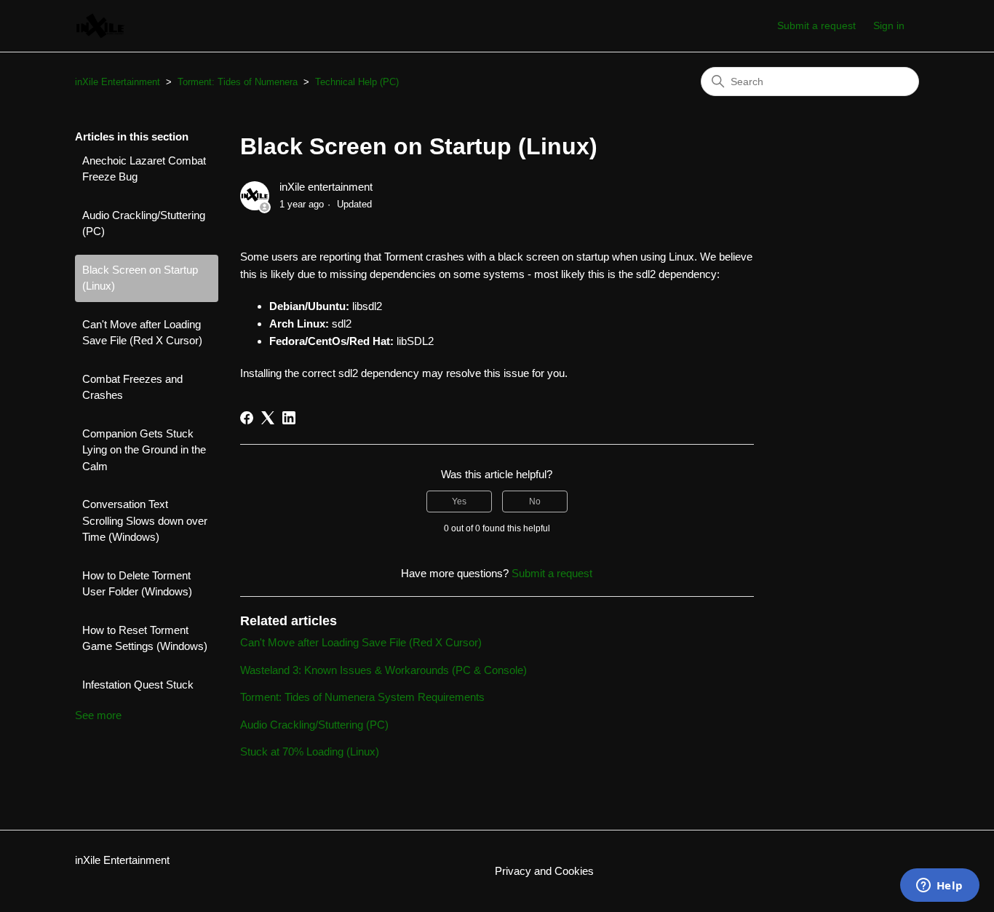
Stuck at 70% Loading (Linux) (309, 751)
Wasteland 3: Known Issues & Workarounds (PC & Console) (383, 670)
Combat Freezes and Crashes (132, 387)
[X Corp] (267, 417)
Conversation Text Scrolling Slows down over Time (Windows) (144, 520)
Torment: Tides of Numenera (238, 81)
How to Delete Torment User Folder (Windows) (137, 583)
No (535, 501)
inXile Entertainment (117, 81)
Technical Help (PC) (357, 81)
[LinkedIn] (288, 417)
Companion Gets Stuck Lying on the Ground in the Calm (144, 449)
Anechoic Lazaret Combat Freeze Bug (144, 168)
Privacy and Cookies (544, 871)
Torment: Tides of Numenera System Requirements (362, 697)
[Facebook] (246, 417)
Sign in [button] (888, 25)
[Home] (101, 25)
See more (98, 715)
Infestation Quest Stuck (138, 684)
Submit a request (816, 25)
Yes (459, 501)
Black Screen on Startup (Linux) (140, 278)
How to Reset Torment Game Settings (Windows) (144, 638)
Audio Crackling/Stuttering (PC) (143, 223)
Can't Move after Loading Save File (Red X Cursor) (142, 332)
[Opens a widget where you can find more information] (939, 886)
